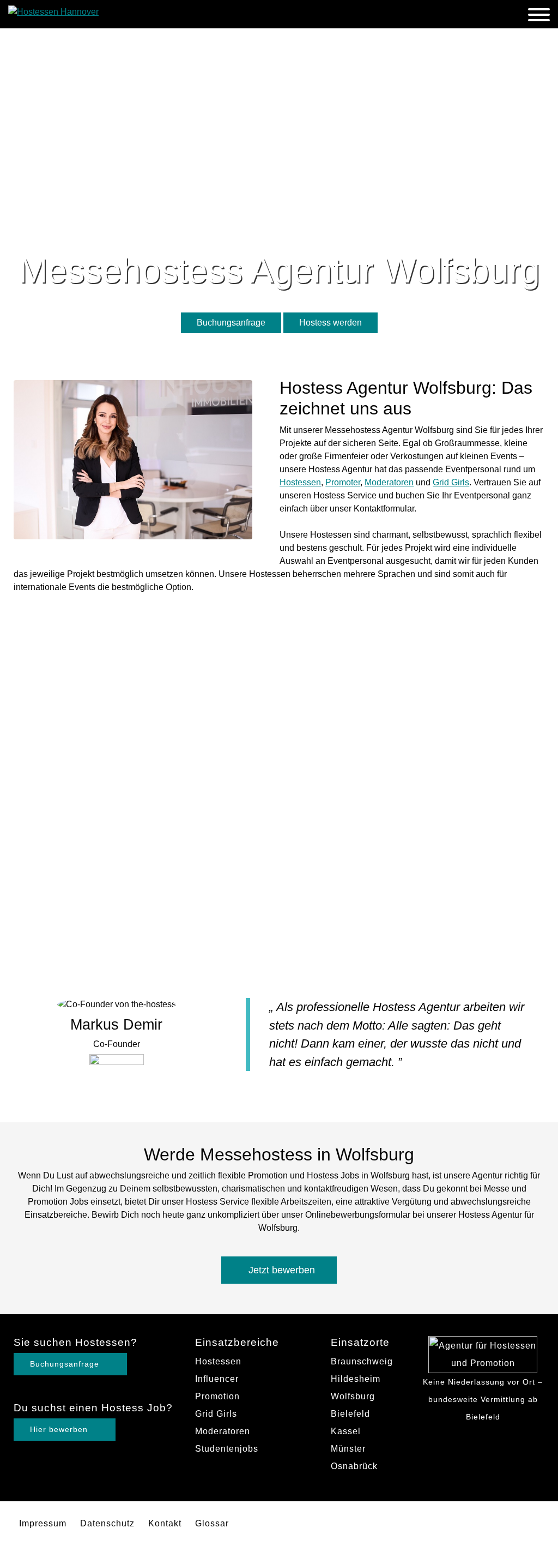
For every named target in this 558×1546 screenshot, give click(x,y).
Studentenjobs (226, 1448)
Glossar (212, 1523)
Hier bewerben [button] (60, 1429)
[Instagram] (472, 1435)
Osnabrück (354, 1466)
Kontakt (164, 1523)
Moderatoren (389, 482)
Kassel (346, 1431)
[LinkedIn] (493, 1435)
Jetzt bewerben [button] (281, 1270)
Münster (348, 1448)
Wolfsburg (353, 1396)
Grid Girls (451, 482)
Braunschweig (362, 1361)
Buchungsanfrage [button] (231, 322)
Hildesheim (355, 1378)
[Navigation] (539, 16)
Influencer (217, 1378)
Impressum (42, 1523)
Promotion (217, 1396)
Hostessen (300, 482)
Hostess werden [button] (330, 322)
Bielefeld (350, 1413)
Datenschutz (107, 1523)
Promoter (342, 482)
